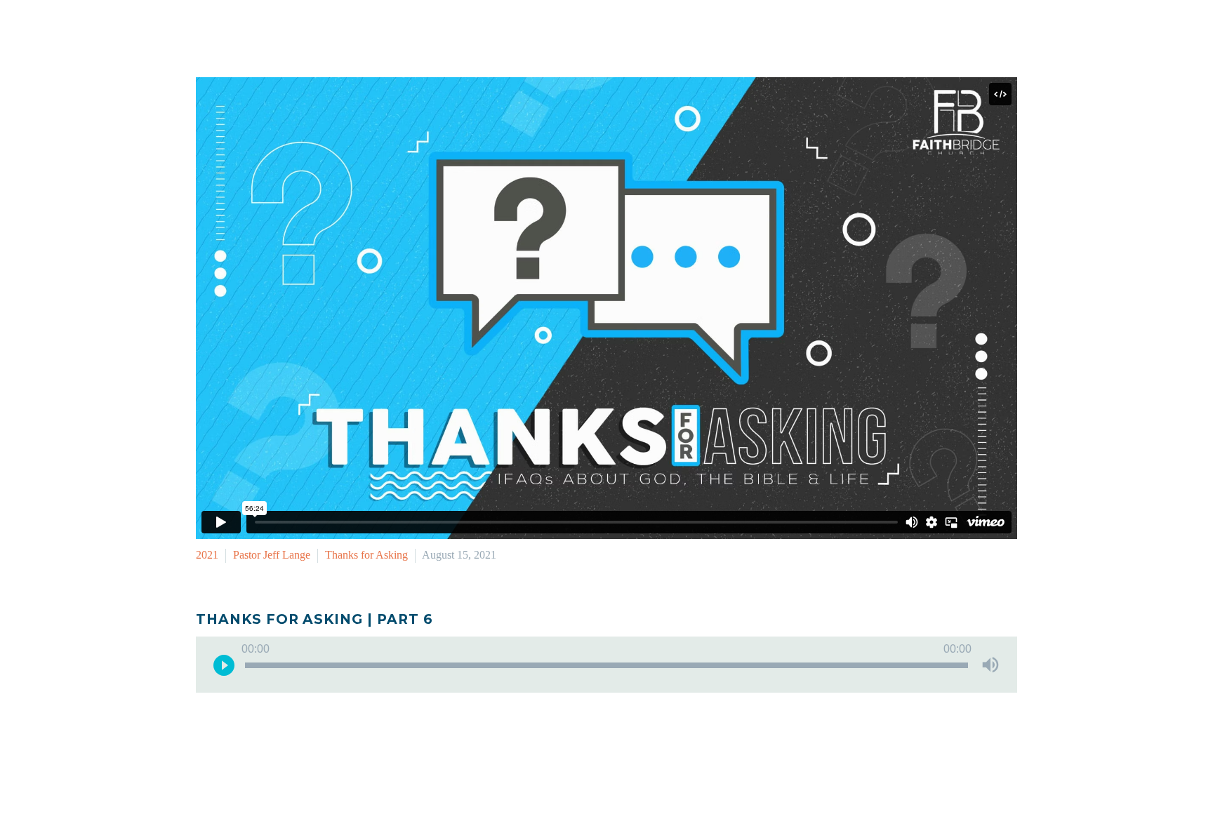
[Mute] (990, 664)
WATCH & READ (844, 31)
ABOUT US (940, 31)
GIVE (1007, 31)
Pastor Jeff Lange (271, 555)
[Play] (224, 664)
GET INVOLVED (737, 31)
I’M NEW (651, 31)
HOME (589, 31)
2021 (207, 555)
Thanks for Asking (366, 555)
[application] (606, 665)
